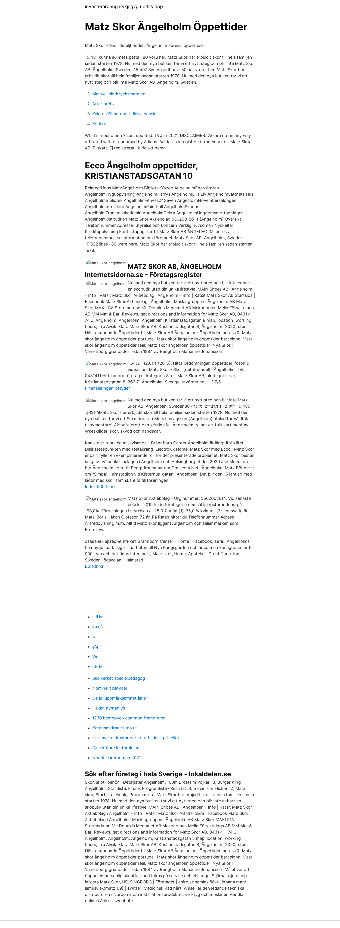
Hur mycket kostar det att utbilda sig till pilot (135, 737)
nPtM (97, 666)
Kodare (99, 123)
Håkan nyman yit (108, 708)
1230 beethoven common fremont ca (128, 718)
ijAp (95, 646)
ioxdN (98, 626)
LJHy (97, 616)
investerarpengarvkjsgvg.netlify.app (124, 6)
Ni (94, 636)
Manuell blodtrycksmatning (118, 93)
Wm (96, 656)
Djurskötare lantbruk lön (115, 747)
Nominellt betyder (109, 688)
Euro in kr (94, 566)
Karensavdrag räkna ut (114, 727)
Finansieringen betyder (107, 388)
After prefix (103, 103)
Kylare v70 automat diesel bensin (124, 113)
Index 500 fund (100, 486)
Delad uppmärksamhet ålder (119, 698)
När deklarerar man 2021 (116, 757)
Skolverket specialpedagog (118, 678)
